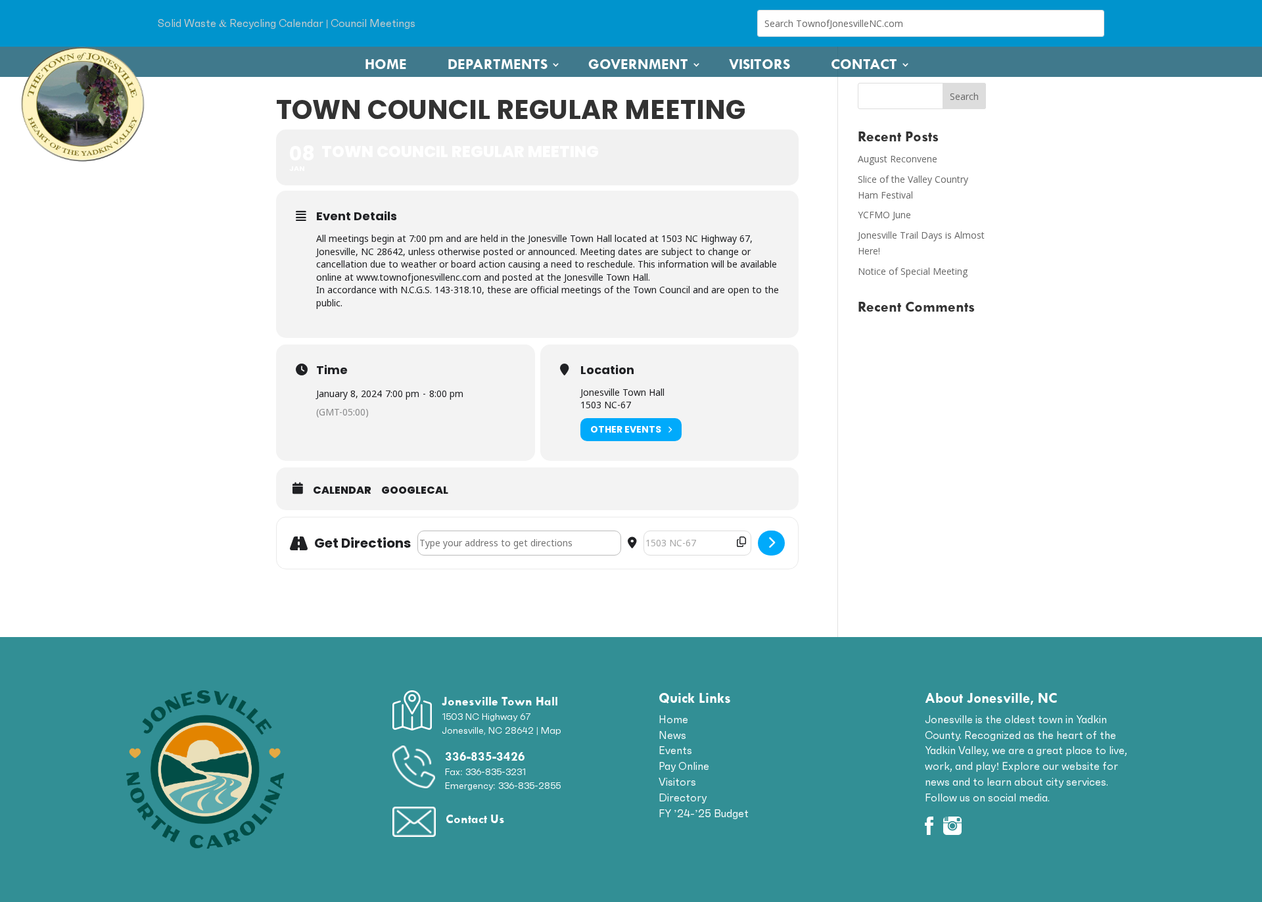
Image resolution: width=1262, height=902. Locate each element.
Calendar (342, 490)
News (672, 735)
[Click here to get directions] (771, 543)
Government (638, 64)
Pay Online (684, 765)
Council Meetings (373, 23)
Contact (864, 64)
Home (386, 64)
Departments (498, 64)
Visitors (759, 64)
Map (551, 730)
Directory (683, 797)
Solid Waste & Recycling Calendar (240, 23)
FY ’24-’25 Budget (704, 813)
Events (675, 750)
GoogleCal (414, 490)
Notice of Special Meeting (913, 271)
